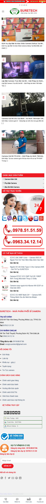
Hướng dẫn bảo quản (10, 388)
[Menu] (3, 11)
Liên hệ (5, 358)
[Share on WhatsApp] (2, 478)
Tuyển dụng (6, 366)
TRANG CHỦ (17, 494)
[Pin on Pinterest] (16, 478)
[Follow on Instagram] (22, 5)
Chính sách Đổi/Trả (9, 392)
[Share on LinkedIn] (20, 478)
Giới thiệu (5, 354)
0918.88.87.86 (18, 341)
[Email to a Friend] (13, 478)
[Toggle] (43, 179)
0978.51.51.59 (8, 325)
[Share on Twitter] (9, 478)
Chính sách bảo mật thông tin (13, 400)
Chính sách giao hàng (10, 380)
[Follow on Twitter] (24, 5)
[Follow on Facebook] (19, 5)
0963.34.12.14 (8, 336)
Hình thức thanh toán (10, 396)
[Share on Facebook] (5, 478)
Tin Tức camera (8, 370)
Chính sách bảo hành (10, 384)
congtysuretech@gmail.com (16, 344)
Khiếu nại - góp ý (8, 362)
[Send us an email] (26, 5)
